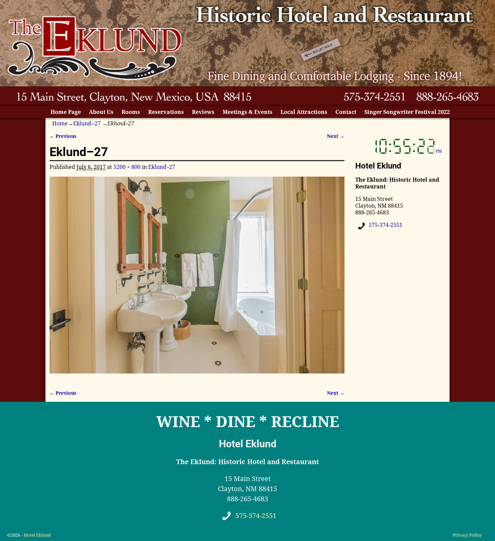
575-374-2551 (385, 225)
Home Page (66, 112)
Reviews (203, 112)
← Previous (63, 136)
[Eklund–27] (197, 279)
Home (60, 123)
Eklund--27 (87, 123)
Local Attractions (303, 112)
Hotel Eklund (37, 535)
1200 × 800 (126, 167)
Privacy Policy (467, 535)
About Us (101, 112)
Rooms (131, 112)
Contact (345, 112)
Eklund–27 (161, 167)
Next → (335, 136)
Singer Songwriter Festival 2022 (407, 112)
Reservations (166, 112)
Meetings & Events (247, 112)
